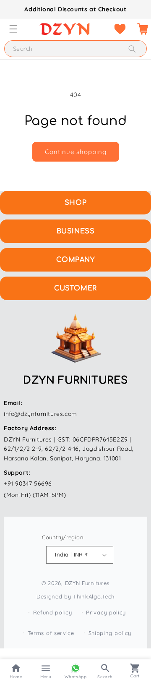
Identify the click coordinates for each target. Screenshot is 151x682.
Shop (75, 202)
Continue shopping (76, 152)
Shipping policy (110, 633)
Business (76, 231)
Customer (75, 288)
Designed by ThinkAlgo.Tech (75, 596)
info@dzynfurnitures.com (40, 414)
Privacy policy (106, 612)
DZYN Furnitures (87, 583)
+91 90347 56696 (28, 483)
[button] (13, 29)
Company (75, 260)
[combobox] (75, 49)
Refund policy (52, 612)
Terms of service (51, 633)
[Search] (132, 49)
